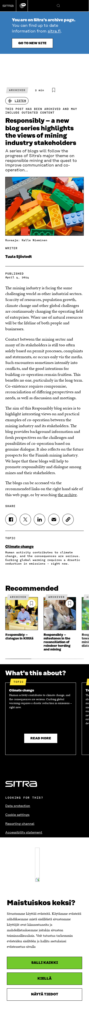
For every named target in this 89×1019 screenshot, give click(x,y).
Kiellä (44, 979)
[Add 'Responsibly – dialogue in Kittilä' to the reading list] (31, 603)
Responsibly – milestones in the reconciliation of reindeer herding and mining (57, 642)
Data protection (17, 806)
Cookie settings (17, 815)
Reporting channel (19, 824)
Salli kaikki (44, 963)
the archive (67, 495)
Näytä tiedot (44, 994)
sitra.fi (54, 31)
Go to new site (32, 43)
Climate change (19, 547)
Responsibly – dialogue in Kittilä (19, 636)
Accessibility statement (23, 832)
